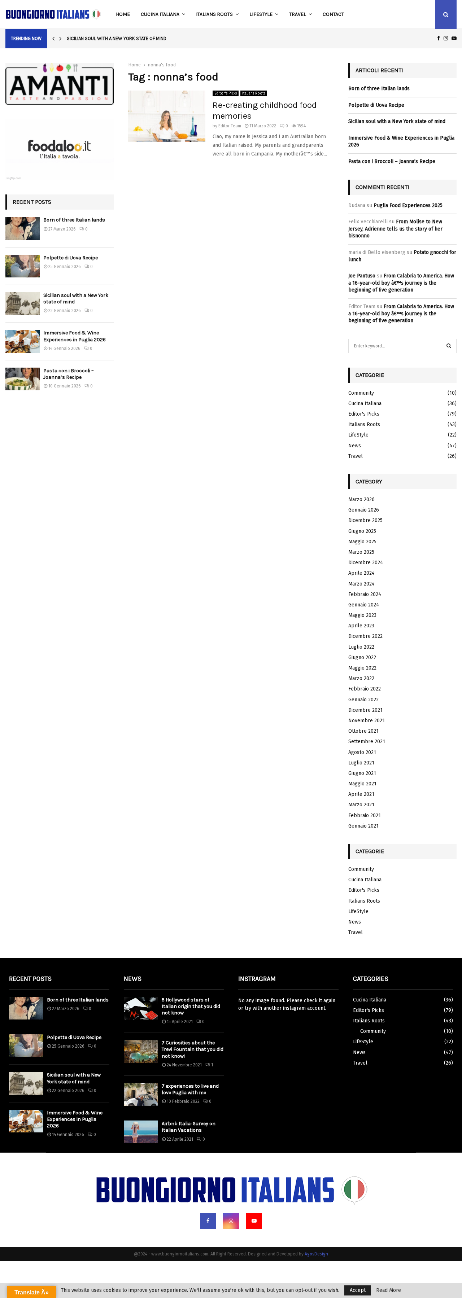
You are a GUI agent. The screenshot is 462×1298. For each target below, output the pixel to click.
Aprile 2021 (361, 794)
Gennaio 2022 (363, 700)
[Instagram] (231, 1221)
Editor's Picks (225, 93)
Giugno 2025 (362, 531)
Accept (358, 1290)
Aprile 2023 (361, 626)
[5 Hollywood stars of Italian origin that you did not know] (141, 1008)
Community (361, 393)
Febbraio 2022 (364, 689)
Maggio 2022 (362, 668)
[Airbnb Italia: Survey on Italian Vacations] (141, 1132)
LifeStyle (261, 14)
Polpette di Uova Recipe (70, 258)
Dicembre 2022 (365, 636)
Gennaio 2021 (363, 826)
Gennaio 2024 (363, 605)
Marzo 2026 (361, 499)
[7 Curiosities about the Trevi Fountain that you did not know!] (141, 1051)
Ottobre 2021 (363, 731)
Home (123, 14)
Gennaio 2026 (363, 510)
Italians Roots (214, 14)
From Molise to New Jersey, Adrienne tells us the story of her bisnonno (395, 229)
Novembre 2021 (366, 721)
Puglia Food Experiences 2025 (408, 205)
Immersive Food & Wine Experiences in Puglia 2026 (74, 336)
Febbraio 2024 (364, 594)
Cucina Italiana (160, 14)
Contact (333, 14)
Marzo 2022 (361, 678)
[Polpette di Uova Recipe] (22, 266)
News (354, 446)
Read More (388, 1290)
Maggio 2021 (362, 784)
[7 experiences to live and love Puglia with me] (141, 1094)
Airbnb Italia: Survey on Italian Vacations (188, 1127)
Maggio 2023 (362, 615)
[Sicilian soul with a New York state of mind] (22, 303)
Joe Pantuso (361, 276)
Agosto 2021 (362, 752)
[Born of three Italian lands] (22, 228)
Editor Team (229, 125)
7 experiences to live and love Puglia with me (190, 1089)
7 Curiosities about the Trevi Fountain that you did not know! (192, 1049)
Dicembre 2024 (365, 563)
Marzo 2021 (361, 805)
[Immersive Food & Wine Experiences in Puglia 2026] (22, 341)
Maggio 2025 (362, 542)
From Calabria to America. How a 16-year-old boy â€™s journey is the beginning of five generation (401, 283)
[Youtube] (254, 1221)
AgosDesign (316, 1254)
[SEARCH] (449, 346)
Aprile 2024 (361, 573)
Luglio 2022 (361, 647)
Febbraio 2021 (364, 815)
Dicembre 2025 (365, 520)
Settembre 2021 (366, 741)
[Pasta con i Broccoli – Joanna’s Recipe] (22, 379)
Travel (297, 14)
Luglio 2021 (361, 763)
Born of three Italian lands (74, 220)
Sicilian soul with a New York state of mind (116, 38)
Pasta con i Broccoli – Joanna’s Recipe (68, 374)
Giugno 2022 (362, 657)
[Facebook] (208, 1221)
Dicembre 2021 (365, 710)
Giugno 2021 (362, 773)
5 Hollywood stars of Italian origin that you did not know (191, 1006)
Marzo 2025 (361, 552)
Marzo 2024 (361, 584)
